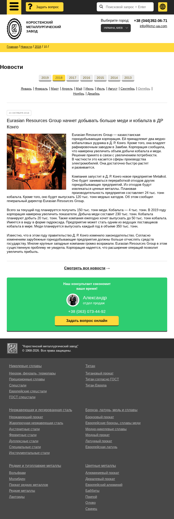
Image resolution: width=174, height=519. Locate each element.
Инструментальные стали (29, 453)
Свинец (91, 509)
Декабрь (93, 93)
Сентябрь (128, 88)
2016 (86, 78)
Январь (26, 88)
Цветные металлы (100, 466)
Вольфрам (17, 473)
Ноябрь (78, 93)
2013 (128, 78)
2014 (114, 78)
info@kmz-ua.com (153, 26)
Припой (91, 497)
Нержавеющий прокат (26, 417)
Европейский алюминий (103, 485)
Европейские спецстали (28, 391)
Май (79, 88)
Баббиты (92, 490)
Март (55, 88)
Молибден (17, 479)
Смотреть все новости (84, 268)
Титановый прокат (99, 373)
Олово (90, 503)
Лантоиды (17, 497)
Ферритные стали (22, 435)
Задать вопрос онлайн (86, 321)
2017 (72, 78)
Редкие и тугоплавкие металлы (35, 466)
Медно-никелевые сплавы (106, 429)
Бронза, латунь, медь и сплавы (111, 410)
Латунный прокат (98, 441)
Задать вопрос (47, 7)
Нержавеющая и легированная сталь (40, 410)
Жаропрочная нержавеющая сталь (36, 423)
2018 (59, 78)
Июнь (89, 88)
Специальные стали (25, 447)
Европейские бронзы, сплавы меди (112, 423)
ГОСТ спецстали (22, 397)
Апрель (67, 88)
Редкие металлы (22, 490)
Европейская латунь (101, 447)
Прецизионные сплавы (27, 379)
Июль (101, 88)
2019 (45, 78)
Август (112, 88)
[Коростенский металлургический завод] (12, 348)
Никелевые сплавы (25, 366)
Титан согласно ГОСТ (102, 379)
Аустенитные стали (24, 429)
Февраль (41, 88)
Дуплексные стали (23, 441)
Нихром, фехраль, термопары (32, 373)
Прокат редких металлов (28, 485)
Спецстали (17, 385)
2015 (100, 78)
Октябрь (144, 88)
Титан (90, 366)
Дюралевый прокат (100, 479)
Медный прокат (97, 435)
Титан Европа (95, 385)
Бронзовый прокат (99, 417)
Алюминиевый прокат (102, 473)
